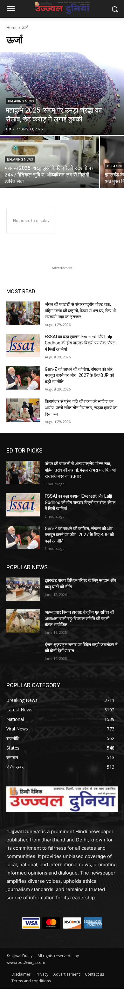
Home (11, 27)
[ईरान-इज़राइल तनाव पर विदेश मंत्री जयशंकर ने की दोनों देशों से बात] (23, 653)
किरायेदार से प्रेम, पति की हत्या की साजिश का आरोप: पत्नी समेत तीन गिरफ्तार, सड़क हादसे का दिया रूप (81, 407)
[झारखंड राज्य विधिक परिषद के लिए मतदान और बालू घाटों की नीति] (23, 589)
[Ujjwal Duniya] (62, 7)
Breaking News (21, 101)
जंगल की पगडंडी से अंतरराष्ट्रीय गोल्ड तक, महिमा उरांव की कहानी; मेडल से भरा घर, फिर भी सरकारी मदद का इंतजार (80, 310)
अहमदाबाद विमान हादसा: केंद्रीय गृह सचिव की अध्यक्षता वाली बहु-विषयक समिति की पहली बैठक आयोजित (79, 618)
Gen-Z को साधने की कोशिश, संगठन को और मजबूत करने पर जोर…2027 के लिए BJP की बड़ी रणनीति (79, 375)
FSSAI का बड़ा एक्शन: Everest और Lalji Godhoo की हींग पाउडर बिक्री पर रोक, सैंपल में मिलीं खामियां (80, 343)
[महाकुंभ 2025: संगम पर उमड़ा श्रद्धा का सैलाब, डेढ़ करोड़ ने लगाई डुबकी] (62, 93)
